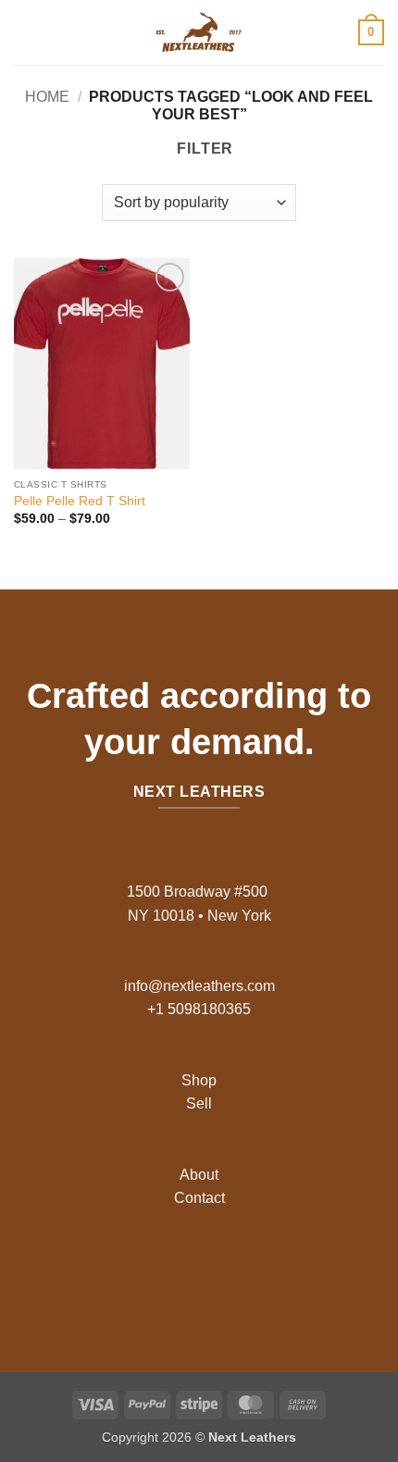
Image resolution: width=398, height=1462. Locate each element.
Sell (199, 1103)
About (199, 1175)
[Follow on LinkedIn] (243, 1272)
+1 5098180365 (199, 1009)
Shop (199, 1080)
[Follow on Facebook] (155, 1272)
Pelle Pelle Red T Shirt (79, 501)
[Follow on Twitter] (213, 1272)
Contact (199, 1198)
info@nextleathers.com (199, 986)
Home (47, 97)
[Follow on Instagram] (184, 1272)
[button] (25, 32)
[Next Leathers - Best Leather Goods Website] (199, 32)
